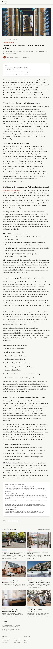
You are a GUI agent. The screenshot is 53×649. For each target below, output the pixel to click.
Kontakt (25, 642)
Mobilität (4, 550)
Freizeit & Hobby (17, 638)
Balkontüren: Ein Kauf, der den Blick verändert (37, 552)
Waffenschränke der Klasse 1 (12, 190)
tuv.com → (15, 509)
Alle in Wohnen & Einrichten (44, 529)
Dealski (6, 2)
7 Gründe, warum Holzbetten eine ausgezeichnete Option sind (11, 610)
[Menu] (50, 2)
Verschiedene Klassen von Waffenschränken (17, 67)
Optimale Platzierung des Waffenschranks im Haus (19, 74)
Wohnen (30, 550)
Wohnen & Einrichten (12, 39)
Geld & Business (17, 642)
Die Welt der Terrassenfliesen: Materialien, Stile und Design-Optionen (38, 581)
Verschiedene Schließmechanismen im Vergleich (18, 71)
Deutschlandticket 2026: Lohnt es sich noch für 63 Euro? (38, 610)
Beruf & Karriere (17, 640)
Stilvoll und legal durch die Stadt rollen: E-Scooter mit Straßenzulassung (13, 552)
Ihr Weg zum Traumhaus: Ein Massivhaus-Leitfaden (10, 581)
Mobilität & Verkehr (5, 640)
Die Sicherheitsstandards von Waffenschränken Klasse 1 (20, 69)
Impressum (26, 638)
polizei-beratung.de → (39, 493)
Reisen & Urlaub (5, 642)
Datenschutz (26, 640)
